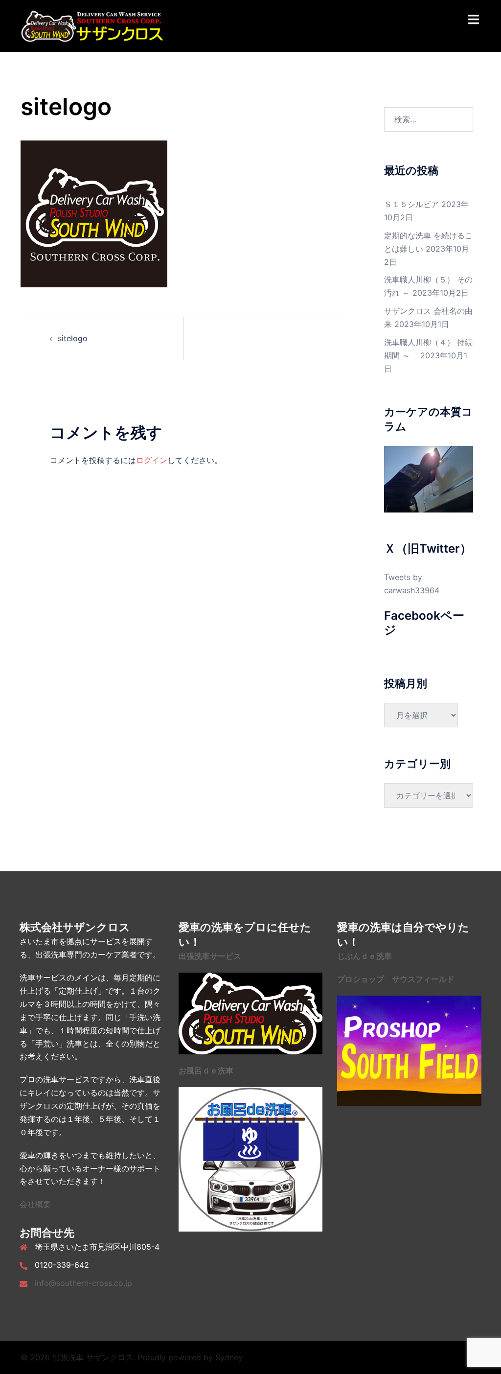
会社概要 (35, 1204)
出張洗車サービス (210, 956)
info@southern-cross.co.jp (83, 1283)
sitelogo (73, 338)
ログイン (151, 460)
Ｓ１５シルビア (411, 204)
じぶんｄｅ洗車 (364, 956)
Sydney (229, 1357)
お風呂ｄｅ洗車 (206, 1070)
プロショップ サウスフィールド (396, 979)
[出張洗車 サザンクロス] (92, 25)
